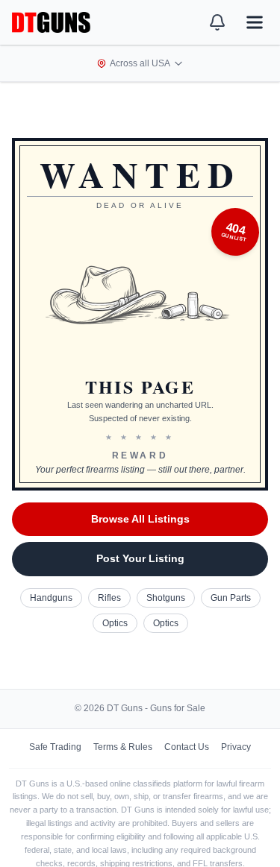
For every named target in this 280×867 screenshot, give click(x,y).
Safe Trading (55, 747)
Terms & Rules (122, 747)
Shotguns (165, 598)
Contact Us (186, 747)
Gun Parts (231, 598)
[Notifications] (217, 22)
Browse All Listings (140, 519)
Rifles (109, 598)
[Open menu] (254, 22)
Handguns (51, 598)
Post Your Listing (140, 558)
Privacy (236, 747)
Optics (115, 623)
